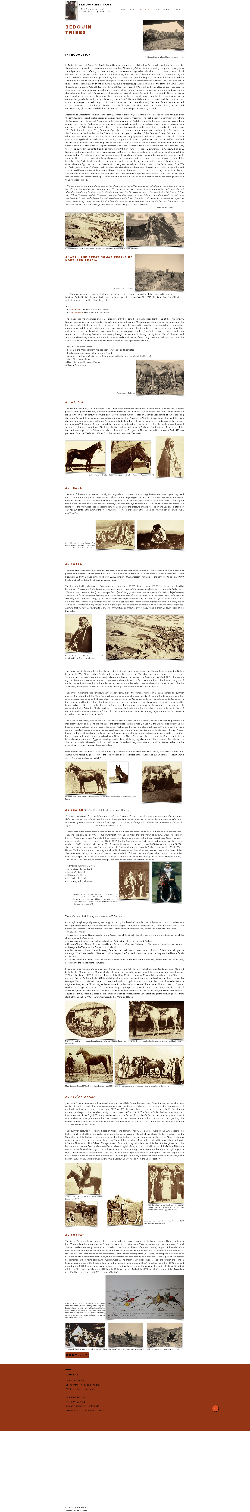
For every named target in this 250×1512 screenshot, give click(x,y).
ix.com (84, 1510)
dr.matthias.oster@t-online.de (82, 1405)
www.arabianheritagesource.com (84, 1410)
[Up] (215, 1408)
